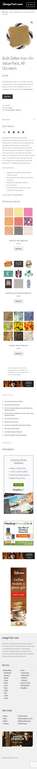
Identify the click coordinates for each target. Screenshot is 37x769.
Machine (24, 678)
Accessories (25, 673)
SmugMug (24, 688)
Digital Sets (25, 675)
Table (6, 695)
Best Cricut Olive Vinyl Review (13, 401)
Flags (6, 685)
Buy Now (7, 97)
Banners (7, 675)
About (5, 721)
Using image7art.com (25, 718)
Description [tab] (6, 119)
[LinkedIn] (14, 132)
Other (6, 698)
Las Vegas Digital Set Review (13, 432)
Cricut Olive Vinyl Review (12, 405)
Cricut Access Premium (11, 418)
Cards (6, 680)
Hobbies (12, 110)
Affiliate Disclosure (24, 721)
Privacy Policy (22, 716)
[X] (4, 132)
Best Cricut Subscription (12, 428)
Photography (25, 685)
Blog (5, 718)
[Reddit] (23, 132)
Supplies (18, 110)
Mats (5, 688)
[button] (31, 22)
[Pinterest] (18, 132)
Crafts (7, 110)
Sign (5, 693)
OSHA (6, 690)
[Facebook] (9, 132)
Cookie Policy (22, 723)
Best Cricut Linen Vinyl (11, 422)
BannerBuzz (7, 670)
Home (6, 12)
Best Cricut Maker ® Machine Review (15, 435)
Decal (6, 683)
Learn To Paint (25, 683)
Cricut (11, 12)
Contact (6, 723)
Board (6, 678)
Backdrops (7, 673)
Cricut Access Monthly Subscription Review (17, 425)
